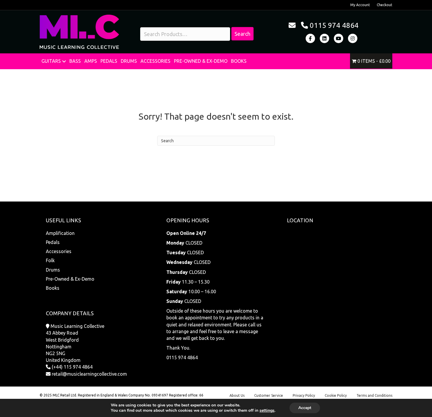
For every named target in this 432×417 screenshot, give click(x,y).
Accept (304, 408)
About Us (237, 395)
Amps (90, 61)
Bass (75, 61)
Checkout (384, 5)
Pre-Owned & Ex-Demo (200, 61)
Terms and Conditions (374, 395)
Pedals (109, 61)
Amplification (60, 233)
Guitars (51, 61)
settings (266, 410)
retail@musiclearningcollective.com (89, 374)
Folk (50, 260)
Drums (129, 61)
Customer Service (268, 395)
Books (239, 61)
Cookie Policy (336, 395)
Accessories (155, 61)
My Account (360, 5)
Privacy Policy (304, 395)
